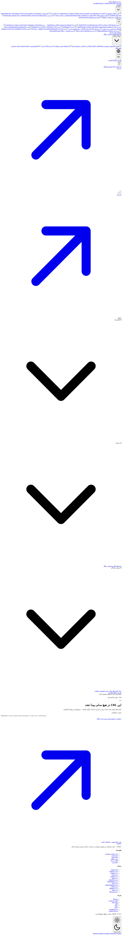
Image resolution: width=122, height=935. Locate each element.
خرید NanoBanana (112, 881)
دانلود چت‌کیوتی (111, 34)
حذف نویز (115, 862)
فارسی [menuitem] (119, 60)
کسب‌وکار (118, 48)
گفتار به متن (114, 860)
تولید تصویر (114, 842)
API (116, 904)
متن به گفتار (114, 859)
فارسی (119, 692)
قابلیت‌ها (118, 6)
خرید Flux (115, 883)
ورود (119, 62)
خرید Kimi (115, 878)
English (114, 692)
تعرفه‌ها (119, 34)
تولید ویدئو (115, 857)
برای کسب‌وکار (116, 691)
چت (120, 842)
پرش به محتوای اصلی (115, 1)
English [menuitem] (114, 60)
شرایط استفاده (113, 911)
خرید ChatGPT (113, 871)
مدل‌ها (118, 19)
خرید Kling (114, 886)
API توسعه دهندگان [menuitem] (109, 66)
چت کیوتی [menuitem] (118, 66)
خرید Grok (115, 875)
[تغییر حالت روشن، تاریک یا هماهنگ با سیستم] (120, 192)
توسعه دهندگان (116, 36)
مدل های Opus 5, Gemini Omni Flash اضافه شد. (107, 3)
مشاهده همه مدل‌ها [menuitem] (115, 32)
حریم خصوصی (113, 909)
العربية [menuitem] (110, 60)
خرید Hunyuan (113, 892)
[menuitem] (85, 13)
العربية (110, 692)
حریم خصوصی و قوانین (101, 691)
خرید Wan (115, 890)
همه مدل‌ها (114, 869)
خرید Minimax (113, 888)
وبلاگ (105, 34)
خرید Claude (114, 873)
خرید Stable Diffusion (111, 885)
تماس (110, 691)
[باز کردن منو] (118, 193)
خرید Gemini (114, 876)
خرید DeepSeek (113, 880)
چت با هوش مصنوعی (111, 854)
